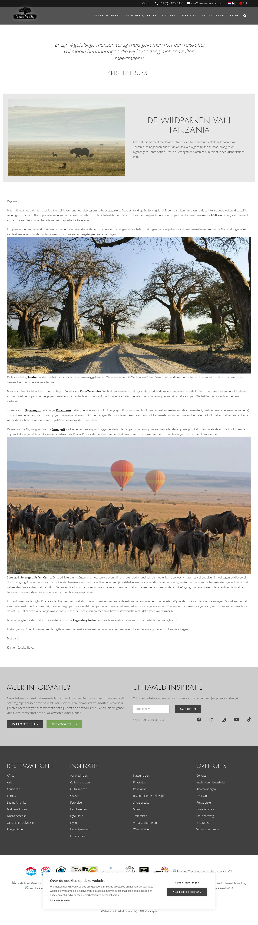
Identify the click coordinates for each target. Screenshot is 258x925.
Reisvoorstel (203, 802)
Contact (201, 775)
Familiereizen (78, 809)
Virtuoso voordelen (145, 823)
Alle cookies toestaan (187, 892)
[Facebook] (199, 719)
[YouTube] (236, 719)
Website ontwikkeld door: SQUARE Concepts (129, 911)
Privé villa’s (139, 789)
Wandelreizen (141, 829)
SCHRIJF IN (188, 709)
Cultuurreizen (78, 789)
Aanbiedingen (79, 775)
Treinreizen (140, 816)
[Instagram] (224, 719)
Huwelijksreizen (80, 829)
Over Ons (202, 796)
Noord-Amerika (16, 816)
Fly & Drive (76, 816)
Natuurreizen (141, 775)
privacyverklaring (226, 698)
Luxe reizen (77, 836)
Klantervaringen (206, 789)
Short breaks (141, 802)
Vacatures (202, 823)
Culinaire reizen (80, 782)
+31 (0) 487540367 (171, 3)
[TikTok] (249, 719)
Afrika (10, 775)
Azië (9, 782)
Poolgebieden (15, 829)
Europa (11, 796)
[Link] (24, 13)
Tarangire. (94, 391)
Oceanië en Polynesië (20, 823)
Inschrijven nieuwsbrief (210, 782)
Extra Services (205, 809)
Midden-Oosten (17, 809)
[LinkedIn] (211, 719)
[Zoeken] (244, 16)
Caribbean (13, 789)
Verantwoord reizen (208, 829)
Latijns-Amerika (16, 802)
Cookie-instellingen (187, 882)
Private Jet (139, 782)
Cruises (74, 796)
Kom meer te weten (60, 900)
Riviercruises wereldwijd (148, 796)
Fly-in (73, 823)
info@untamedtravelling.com (207, 3)
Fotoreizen (76, 802)
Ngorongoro (33, 410)
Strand (137, 809)
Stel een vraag (205, 816)
